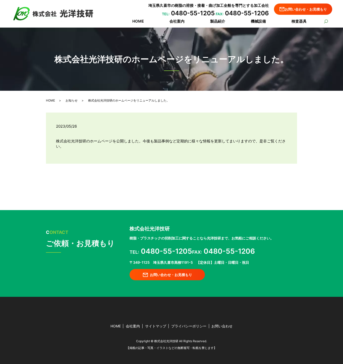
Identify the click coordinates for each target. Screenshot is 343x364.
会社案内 (177, 21)
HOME (138, 21)
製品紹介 (217, 21)
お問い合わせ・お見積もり (306, 9)
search (325, 22)
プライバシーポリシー (188, 326)
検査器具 (299, 21)
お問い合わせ (222, 326)
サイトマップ (155, 326)
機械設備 (258, 21)
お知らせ (72, 100)
